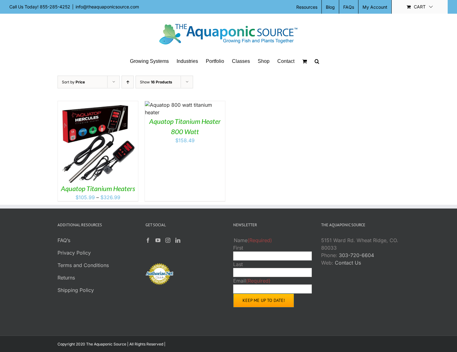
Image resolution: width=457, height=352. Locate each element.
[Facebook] (147, 240)
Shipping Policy (76, 290)
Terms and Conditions (83, 265)
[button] (317, 61)
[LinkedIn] (177, 240)
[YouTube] (157, 240)
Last (238, 264)
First (238, 248)
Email (251, 281)
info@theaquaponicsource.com (107, 6)
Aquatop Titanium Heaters (98, 188)
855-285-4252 (55, 6)
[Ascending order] (128, 82)
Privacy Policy (74, 253)
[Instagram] (167, 240)
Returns (66, 278)
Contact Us (348, 263)
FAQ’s (64, 240)
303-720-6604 (356, 255)
